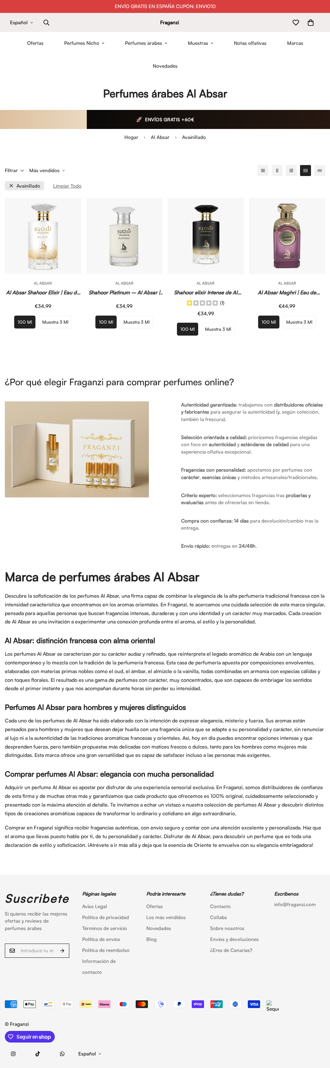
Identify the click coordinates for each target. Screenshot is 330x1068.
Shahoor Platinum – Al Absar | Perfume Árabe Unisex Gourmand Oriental (124, 292)
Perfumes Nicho (81, 43)
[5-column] (319, 170)
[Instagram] (13, 1053)
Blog (151, 939)
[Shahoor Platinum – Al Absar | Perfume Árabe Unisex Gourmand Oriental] (124, 236)
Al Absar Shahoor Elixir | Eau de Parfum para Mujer (43, 292)
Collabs (218, 917)
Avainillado (28, 185)
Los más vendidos (166, 917)
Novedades (165, 66)
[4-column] (305, 170)
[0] (310, 22)
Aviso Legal (94, 906)
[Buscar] (46, 22)
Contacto (220, 906)
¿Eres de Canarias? (231, 950)
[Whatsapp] (62, 1053)
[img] (202, 303)
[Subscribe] (62, 951)
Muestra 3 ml (55, 322)
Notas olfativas (250, 43)
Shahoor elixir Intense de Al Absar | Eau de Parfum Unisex (205, 292)
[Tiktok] (37, 1053)
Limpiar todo (67, 185)
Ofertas (35, 43)
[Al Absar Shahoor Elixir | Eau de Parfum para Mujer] (43, 236)
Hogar (131, 137)
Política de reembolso (106, 950)
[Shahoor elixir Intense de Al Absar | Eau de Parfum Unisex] (206, 236)
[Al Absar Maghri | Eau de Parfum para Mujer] (287, 236)
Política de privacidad (105, 917)
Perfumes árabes (143, 43)
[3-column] (291, 170)
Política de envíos (101, 939)
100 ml (25, 322)
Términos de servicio (104, 928)
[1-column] (262, 170)
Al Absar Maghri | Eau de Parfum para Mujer (287, 292)
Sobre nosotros (227, 928)
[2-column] (277, 170)
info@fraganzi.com (295, 904)
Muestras (198, 43)
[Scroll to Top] (317, 1032)
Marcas (295, 43)
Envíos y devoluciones (234, 939)
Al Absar (160, 137)
